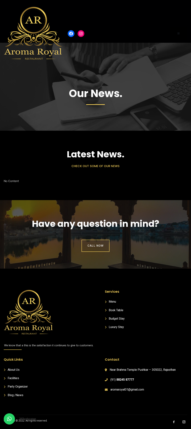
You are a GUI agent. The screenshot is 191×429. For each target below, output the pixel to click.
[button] (9, 419)
